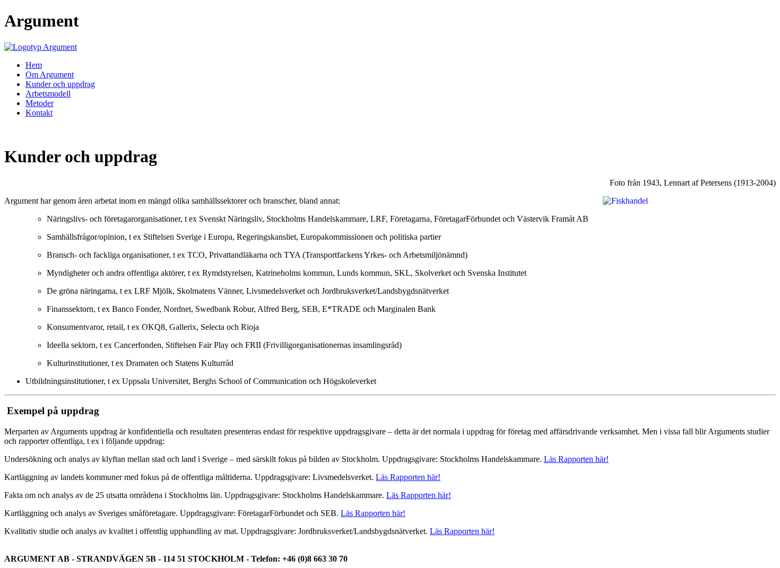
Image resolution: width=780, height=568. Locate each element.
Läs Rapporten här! (576, 459)
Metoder (39, 103)
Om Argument (49, 74)
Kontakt (39, 112)
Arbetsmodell (48, 93)
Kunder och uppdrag (60, 84)
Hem (33, 64)
